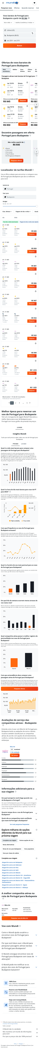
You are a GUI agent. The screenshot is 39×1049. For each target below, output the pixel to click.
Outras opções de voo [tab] (26, 840)
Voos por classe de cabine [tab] (11, 853)
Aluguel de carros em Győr (10, 870)
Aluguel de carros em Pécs (10, 867)
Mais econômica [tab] (6, 70)
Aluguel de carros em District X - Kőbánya (15, 887)
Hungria (21, 1043)
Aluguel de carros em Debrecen (11, 865)
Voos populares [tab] (29, 849)
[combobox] (21, 189)
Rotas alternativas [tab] (8, 844)
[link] (16, 160)
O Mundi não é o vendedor (12, 1029)
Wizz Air (12, 747)
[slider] (37, 206)
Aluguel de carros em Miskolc (11, 873)
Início (15, 1043)
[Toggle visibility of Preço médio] (25, 521)
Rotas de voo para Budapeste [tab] (12, 849)
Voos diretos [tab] (22, 70)
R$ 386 (24, 18)
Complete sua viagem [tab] (9, 840)
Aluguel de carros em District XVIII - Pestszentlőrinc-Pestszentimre (18, 881)
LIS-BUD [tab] (19, 427)
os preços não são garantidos (10, 1023)
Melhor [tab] (15, 69)
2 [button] (15, 403)
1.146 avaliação (14, 752)
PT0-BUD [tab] (15, 444)
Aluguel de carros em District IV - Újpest (14, 885)
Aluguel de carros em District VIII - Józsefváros (16, 875)
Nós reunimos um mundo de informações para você (17, 1033)
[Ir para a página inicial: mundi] (12, 3)
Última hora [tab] (30, 70)
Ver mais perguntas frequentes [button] (19, 824)
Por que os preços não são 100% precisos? (17, 1036)
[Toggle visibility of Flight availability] (14, 521)
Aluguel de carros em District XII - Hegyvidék (16, 878)
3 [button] (19, 403)
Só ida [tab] (36, 70)
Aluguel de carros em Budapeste (12, 862)
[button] (3, 3)
